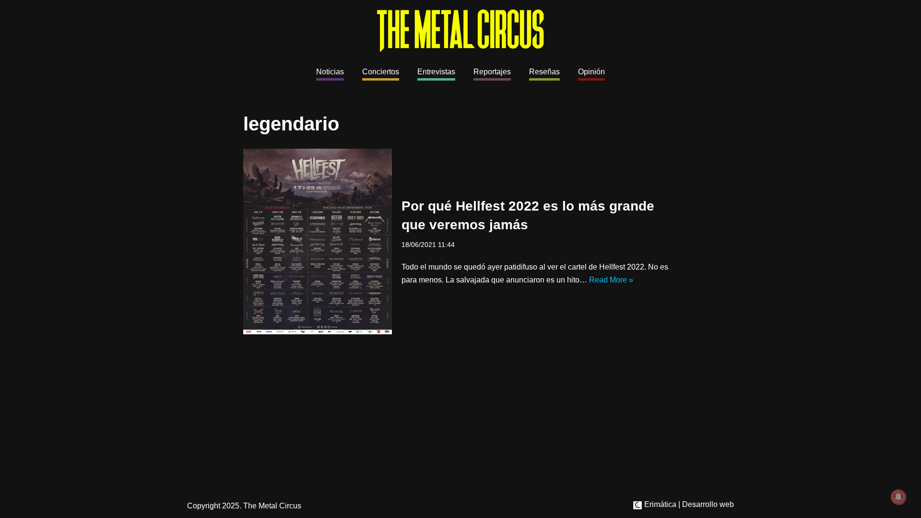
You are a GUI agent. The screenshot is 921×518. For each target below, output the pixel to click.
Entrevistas (436, 72)
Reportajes (492, 72)
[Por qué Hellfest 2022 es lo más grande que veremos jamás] (317, 242)
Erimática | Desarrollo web (688, 504)
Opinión (591, 72)
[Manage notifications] (898, 497)
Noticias (330, 72)
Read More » (611, 280)
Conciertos (380, 72)
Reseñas (544, 72)
